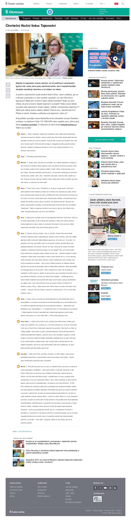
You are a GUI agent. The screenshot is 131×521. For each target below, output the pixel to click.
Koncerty (110, 18)
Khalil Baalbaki (57, 78)
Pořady (36, 18)
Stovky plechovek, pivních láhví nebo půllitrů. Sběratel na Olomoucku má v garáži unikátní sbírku (113, 94)
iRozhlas (36, 3)
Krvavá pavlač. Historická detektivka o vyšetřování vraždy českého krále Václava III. (112, 83)
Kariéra (68, 496)
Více (119, 18)
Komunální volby (16, 490)
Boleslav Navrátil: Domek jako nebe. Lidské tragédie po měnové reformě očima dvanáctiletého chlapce (113, 125)
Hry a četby (93, 54)
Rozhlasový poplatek (73, 502)
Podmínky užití (109, 510)
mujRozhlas (63, 3)
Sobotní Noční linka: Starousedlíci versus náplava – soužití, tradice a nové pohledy (113, 154)
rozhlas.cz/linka (29, 124)
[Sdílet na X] (8, 90)
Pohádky (92, 57)
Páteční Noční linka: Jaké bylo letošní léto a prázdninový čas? (112, 164)
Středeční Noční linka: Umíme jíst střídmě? (111, 181)
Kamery (101, 14)
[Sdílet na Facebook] (8, 84)
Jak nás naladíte (96, 18)
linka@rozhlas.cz (69, 124)
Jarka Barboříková (25, 431)
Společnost (11, 18)
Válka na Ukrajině (16, 487)
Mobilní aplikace (44, 496)
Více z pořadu (95, 148)
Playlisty (58, 18)
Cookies (88, 510)
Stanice (76, 3)
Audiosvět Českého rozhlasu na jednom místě (103, 70)
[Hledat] (122, 3)
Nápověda (69, 490)
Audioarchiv (103, 12)
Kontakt (68, 499)
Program (49, 3)
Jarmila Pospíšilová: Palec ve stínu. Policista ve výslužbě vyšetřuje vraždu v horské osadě (112, 114)
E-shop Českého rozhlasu (100, 195)
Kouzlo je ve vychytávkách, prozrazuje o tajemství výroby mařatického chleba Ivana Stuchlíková (51, 442)
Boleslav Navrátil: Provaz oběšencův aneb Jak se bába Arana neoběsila (112, 104)
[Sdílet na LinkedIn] (8, 96)
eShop (12, 496)
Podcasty (41, 493)
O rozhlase (89, 3)
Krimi (102, 54)
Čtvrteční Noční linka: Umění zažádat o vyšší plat (113, 172)
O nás (83, 18)
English (118, 510)
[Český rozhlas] (15, 3)
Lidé (67, 18)
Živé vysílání (93, 61)
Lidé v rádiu (70, 493)
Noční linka (25, 30)
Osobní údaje (97, 510)
